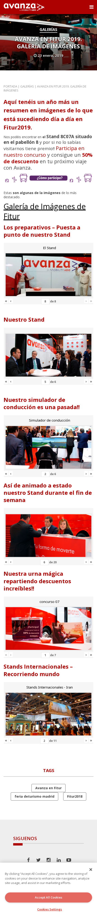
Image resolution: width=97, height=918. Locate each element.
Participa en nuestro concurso (44, 151)
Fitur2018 (74, 796)
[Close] (90, 869)
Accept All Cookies (48, 897)
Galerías (48, 29)
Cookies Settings (49, 909)
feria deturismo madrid (34, 796)
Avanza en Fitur (48, 788)
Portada (10, 86)
